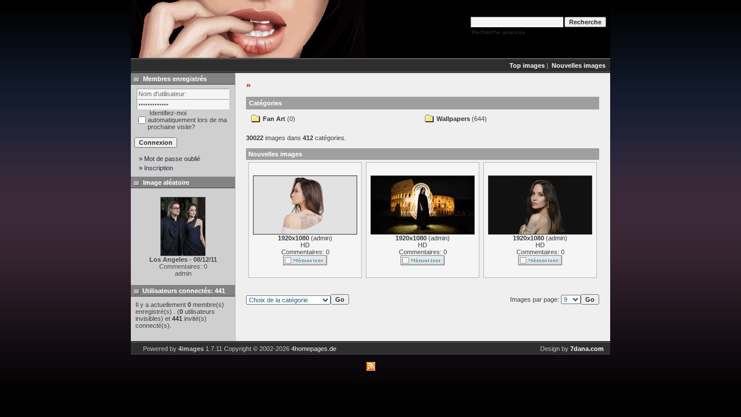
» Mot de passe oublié (169, 158)
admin (321, 238)
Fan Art (274, 118)
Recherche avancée (499, 32)
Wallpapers (453, 118)
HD (305, 245)
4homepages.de (313, 348)
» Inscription (156, 167)
